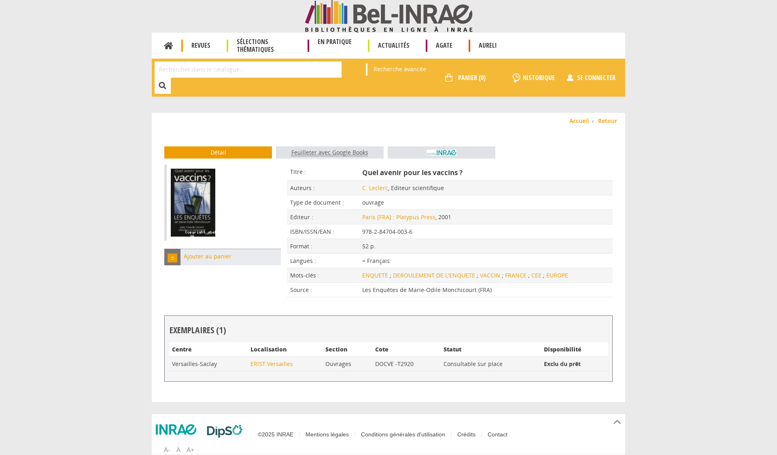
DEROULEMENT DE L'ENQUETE (435, 275)
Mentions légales (327, 434)
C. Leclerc (375, 188)
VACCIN (491, 275)
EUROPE (557, 275)
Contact (497, 434)
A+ (190, 449)
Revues (200, 45)
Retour (607, 121)
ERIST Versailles (272, 364)
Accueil (168, 46)
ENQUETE (376, 275)
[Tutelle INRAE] (178, 429)
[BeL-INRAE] (389, 15)
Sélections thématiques (255, 45)
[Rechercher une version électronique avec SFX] (441, 152)
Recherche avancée (400, 69)
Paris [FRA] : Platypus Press (398, 217)
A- (167, 449)
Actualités (394, 45)
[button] (172, 257)
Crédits (466, 434)
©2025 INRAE (275, 434)
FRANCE (516, 275)
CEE (537, 275)
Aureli (488, 45)
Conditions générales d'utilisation (403, 434)
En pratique (335, 41)
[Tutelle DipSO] (226, 431)
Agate (444, 45)
